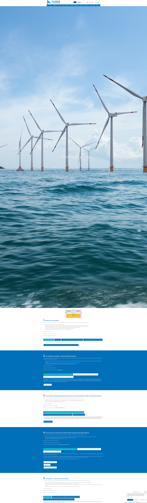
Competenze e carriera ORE (74, 5)
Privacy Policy (138, 501)
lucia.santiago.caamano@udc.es (63, 444)
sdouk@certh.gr (60, 369)
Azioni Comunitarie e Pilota (84, 5)
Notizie (59, 5)
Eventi (63, 5)
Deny (136, 499)
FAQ (96, 5)
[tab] (48, 340)
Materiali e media (92, 5)
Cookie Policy (134, 501)
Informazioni (55, 5)
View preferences (142, 499)
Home (50, 5)
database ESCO (64, 438)
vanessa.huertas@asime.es (60, 407)
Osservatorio (67, 5)
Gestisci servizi (129, 497)
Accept (130, 499)
